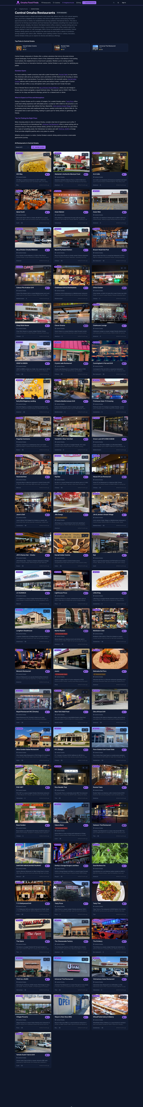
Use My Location (39, 147)
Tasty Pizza (69, 101)
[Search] (113, 2)
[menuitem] (46, 2)
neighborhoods (23, 9)
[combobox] (22, 147)
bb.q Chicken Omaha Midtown (49, 88)
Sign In (124, 2)
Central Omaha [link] (35, 9)
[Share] (45, 154)
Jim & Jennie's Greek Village (62, 106)
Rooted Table (63, 74)
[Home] (15, 9)
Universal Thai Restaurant (50, 124)
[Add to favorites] (48, 154)
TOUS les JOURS (63, 129)
